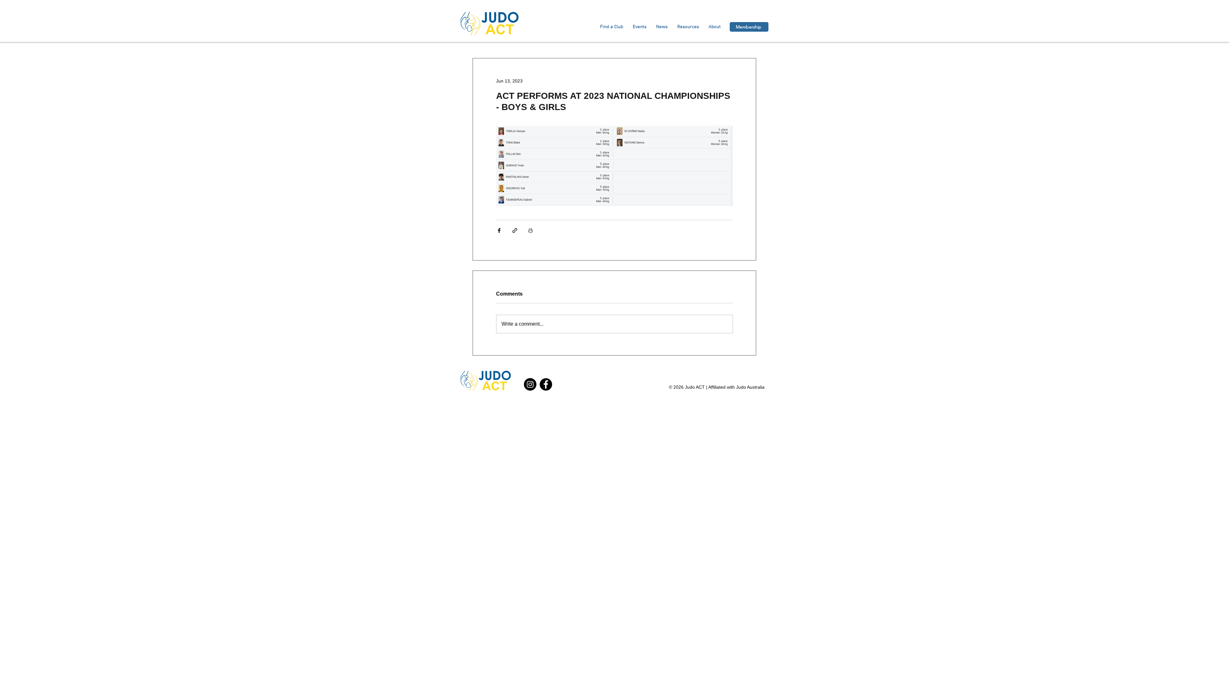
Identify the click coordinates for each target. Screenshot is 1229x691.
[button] (715, 27)
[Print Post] (530, 230)
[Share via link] (515, 230)
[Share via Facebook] (499, 230)
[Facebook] (546, 384)
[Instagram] (530, 384)
